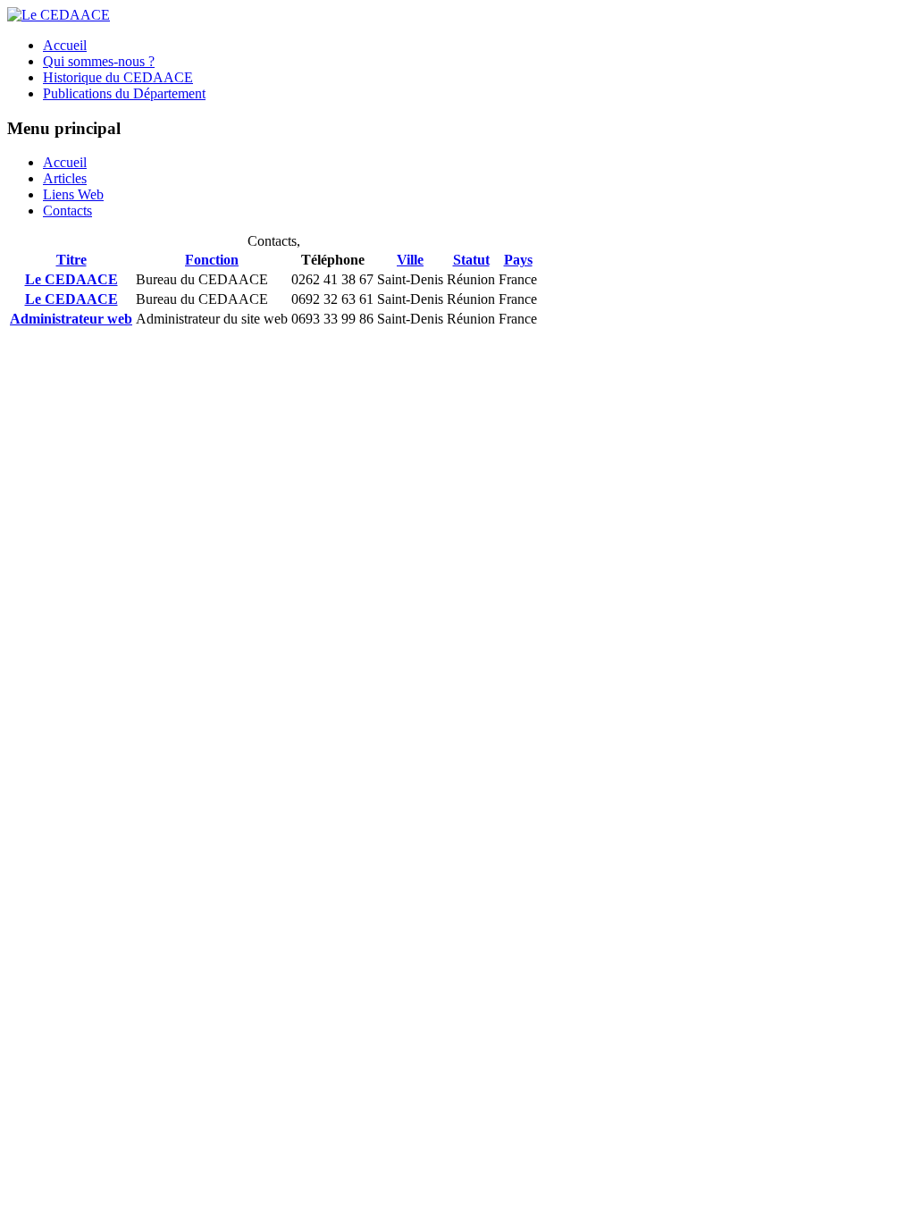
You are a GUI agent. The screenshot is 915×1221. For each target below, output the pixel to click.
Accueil (65, 45)
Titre (71, 259)
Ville (410, 259)
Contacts (67, 210)
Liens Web (73, 194)
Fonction (212, 259)
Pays (518, 259)
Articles (65, 178)
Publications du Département (124, 93)
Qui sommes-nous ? (99, 61)
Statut (471, 259)
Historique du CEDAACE (118, 77)
